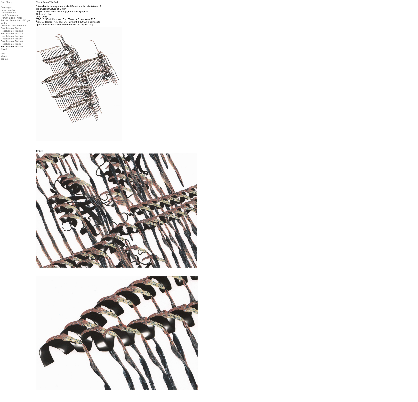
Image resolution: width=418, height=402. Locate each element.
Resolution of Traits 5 (12, 38)
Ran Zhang (6, 2)
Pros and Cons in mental (13, 25)
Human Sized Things (11, 17)
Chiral (4, 49)
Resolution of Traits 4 (12, 36)
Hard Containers (9, 15)
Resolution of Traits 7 (12, 44)
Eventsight (6, 7)
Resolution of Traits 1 (12, 28)
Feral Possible (8, 10)
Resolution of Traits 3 (12, 33)
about (4, 56)
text (3, 53)
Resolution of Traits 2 (12, 30)
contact (4, 59)
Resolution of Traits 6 (12, 41)
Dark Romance (8, 12)
